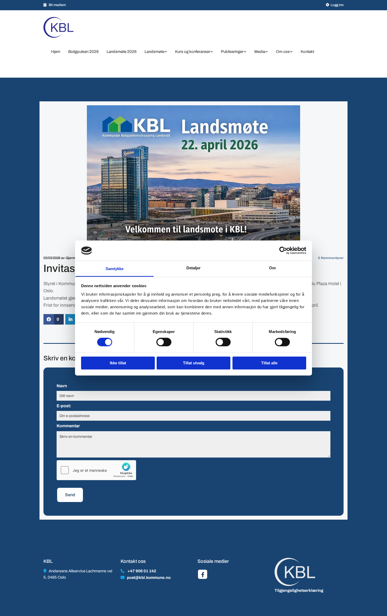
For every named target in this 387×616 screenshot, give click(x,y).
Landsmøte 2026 (122, 51)
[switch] (163, 342)
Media (259, 51)
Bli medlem (57, 5)
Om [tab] (272, 268)
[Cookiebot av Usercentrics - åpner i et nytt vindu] (283, 251)
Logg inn (337, 5)
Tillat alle (269, 363)
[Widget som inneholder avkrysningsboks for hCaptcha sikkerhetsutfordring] (96, 470)
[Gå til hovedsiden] (65, 27)
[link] (156, 52)
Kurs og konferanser (192, 51)
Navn (62, 386)
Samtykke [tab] (115, 268)
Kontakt (307, 51)
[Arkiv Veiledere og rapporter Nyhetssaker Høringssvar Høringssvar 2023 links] (245, 52)
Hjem (55, 51)
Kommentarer (331, 258)
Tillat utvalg (193, 363)
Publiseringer (232, 51)
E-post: (64, 406)
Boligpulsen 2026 (83, 51)
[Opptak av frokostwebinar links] (266, 52)
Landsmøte (154, 51)
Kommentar (68, 426)
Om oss (283, 51)
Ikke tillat (118, 363)
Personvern (58, 61)
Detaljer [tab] (193, 268)
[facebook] (202, 574)
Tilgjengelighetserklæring (299, 590)
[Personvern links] (291, 52)
